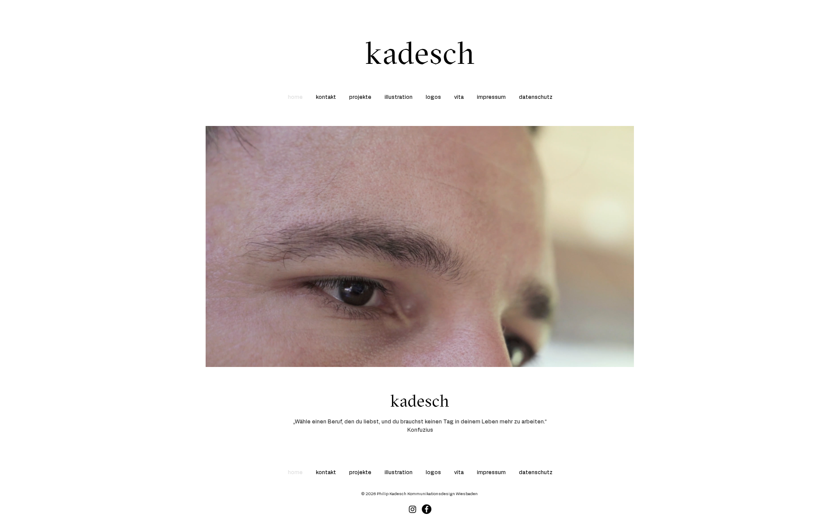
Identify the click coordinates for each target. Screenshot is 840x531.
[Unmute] (232, 355)
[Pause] (217, 355)
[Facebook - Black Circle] (426, 509)
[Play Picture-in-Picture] (607, 355)
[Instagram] (412, 509)
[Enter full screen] (622, 355)
